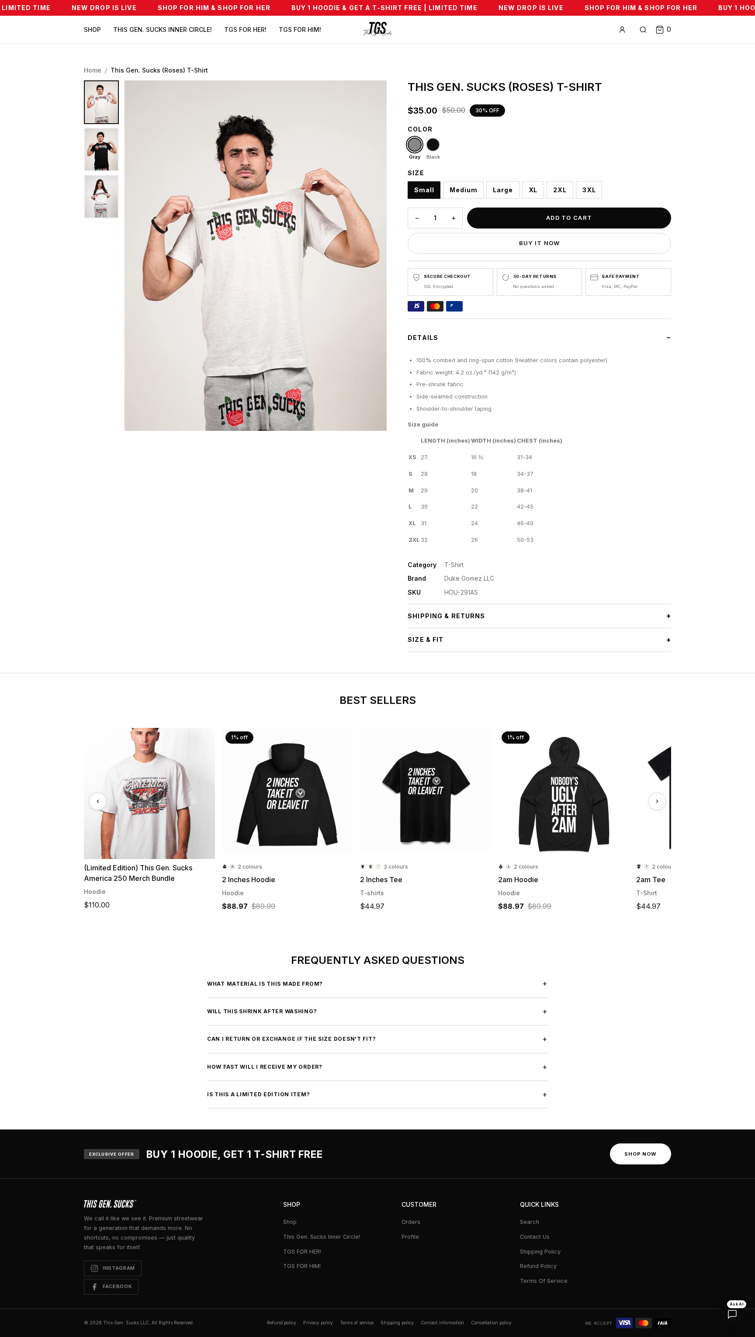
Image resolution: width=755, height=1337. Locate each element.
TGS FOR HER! (245, 29)
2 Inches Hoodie (248, 879)
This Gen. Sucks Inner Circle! (162, 29)
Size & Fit (425, 639)
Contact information (442, 1323)
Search (529, 1222)
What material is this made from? (377, 983)
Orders (411, 1222)
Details (423, 337)
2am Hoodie (518, 879)
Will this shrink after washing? (377, 1011)
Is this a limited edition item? (377, 1094)
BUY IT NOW (539, 242)
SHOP (291, 1204)
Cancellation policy (491, 1323)
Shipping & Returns (446, 616)
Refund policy (281, 1323)
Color (420, 129)
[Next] (657, 801)
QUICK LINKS (539, 1204)
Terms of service (357, 1323)
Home (92, 70)
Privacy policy (318, 1323)
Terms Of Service (544, 1281)
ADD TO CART (569, 217)
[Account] (622, 29)
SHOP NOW (640, 1154)
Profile (410, 1236)
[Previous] (98, 801)
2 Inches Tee (381, 879)
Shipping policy (397, 1323)
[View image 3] (101, 196)
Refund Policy (538, 1266)
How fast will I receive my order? (377, 1066)
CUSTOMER (419, 1204)
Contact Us (535, 1236)
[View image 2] (101, 149)
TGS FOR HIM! (300, 29)
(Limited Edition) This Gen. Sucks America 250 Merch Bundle (138, 873)
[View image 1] (101, 102)
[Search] (643, 29)
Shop (92, 29)
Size (416, 173)
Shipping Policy (540, 1251)
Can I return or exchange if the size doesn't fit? (377, 1038)
